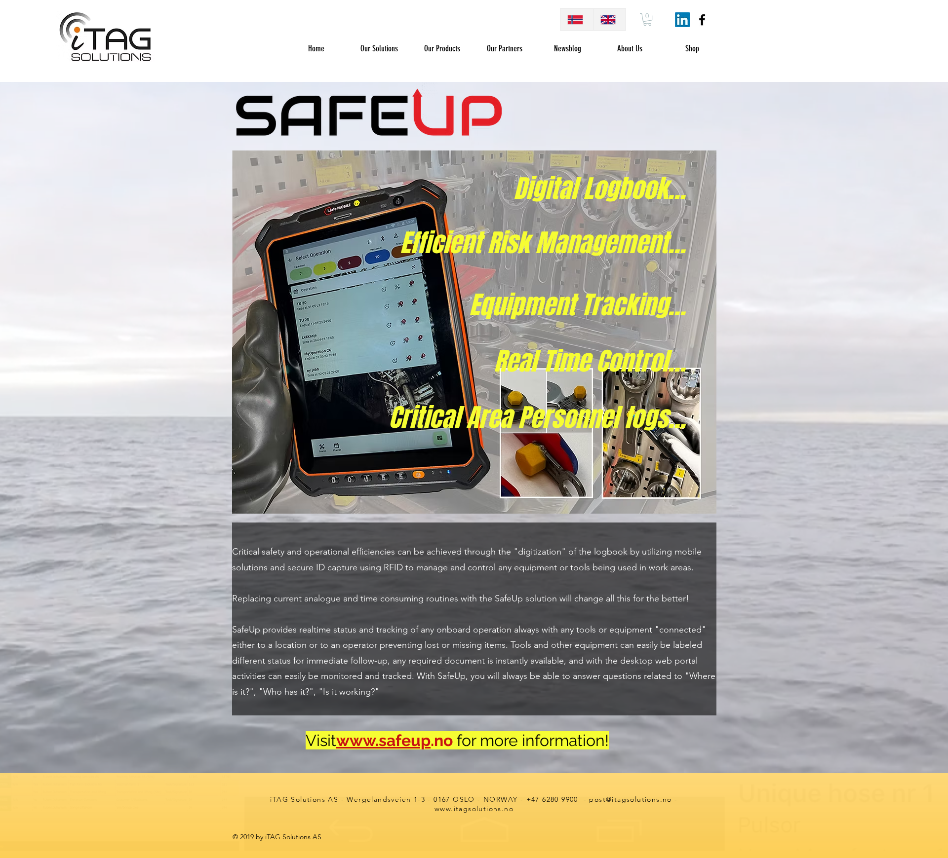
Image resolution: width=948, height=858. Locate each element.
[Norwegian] (576, 19)
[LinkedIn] (682, 19)
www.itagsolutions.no (474, 808)
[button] (647, 19)
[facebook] (702, 19)
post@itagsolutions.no (630, 799)
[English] (609, 19)
